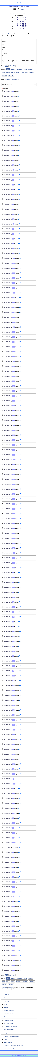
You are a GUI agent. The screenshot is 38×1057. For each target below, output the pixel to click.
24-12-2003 (7, 911)
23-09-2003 (7, 396)
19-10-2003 (7, 518)
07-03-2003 (7, 106)
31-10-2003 (7, 572)
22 (23, 23)
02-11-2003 (7, 592)
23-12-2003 (7, 901)
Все (8, 69)
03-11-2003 (7, 602)
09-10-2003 (7, 474)
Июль (13, 72)
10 (17, 26)
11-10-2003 (7, 484)
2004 (10, 66)
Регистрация (8, 1042)
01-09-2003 (7, 293)
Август (18, 72)
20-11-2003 (7, 710)
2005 (14, 66)
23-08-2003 (7, 248)
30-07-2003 (7, 145)
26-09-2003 (7, 410)
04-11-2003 (7, 612)
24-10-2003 (7, 538)
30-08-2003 (7, 283)
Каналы (10, 33)
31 (25, 26)
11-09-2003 (7, 342)
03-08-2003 (7, 165)
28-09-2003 (7, 420)
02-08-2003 (7, 160)
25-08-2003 (7, 258)
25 (23, 28)
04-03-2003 (7, 91)
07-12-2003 (7, 769)
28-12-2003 (7, 950)
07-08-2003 (7, 184)
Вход (5, 1039)
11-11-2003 (7, 671)
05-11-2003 (7, 621)
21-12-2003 (7, 892)
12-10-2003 (7, 489)
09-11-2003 (7, 656)
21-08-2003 (7, 238)
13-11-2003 (7, 680)
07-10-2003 (7, 464)
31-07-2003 (7, 150)
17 (20, 26)
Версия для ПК (9, 1049)
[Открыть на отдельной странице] (19, 91)
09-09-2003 (7, 332)
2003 (6, 66)
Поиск (22, 9)
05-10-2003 (7, 455)
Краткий (7, 79)
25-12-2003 (7, 921)
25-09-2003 (7, 405)
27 (25, 19)
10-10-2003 (7, 479)
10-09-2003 (7, 337)
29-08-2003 (7, 278)
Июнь (8, 72)
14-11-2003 (7, 685)
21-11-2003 (7, 715)
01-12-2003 (7, 729)
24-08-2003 (7, 253)
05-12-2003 (7, 749)
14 (20, 21)
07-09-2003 (7, 322)
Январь (13, 69)
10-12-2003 (7, 798)
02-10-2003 (7, 440)
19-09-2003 (7, 381)
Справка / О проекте (10, 1026)
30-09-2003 (7, 430)
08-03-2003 (7, 111)
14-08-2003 (7, 204)
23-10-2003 (7, 533)
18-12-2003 (7, 867)
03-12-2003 (7, 739)
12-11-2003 (7, 675)
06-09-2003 (7, 317)
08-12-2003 (7, 779)
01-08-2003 (7, 155)
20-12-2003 (7, 887)
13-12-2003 (7, 828)
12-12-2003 (7, 818)
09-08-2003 (7, 194)
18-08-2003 (7, 224)
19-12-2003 (7, 877)
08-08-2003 (7, 189)
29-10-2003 (7, 563)
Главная (4, 33)
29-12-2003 (7, 960)
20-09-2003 (7, 386)
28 (25, 21)
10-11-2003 (7, 666)
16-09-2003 (7, 366)
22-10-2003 (7, 528)
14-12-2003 (7, 838)
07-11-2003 (7, 636)
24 (23, 26)
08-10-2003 (7, 469)
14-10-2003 (7, 494)
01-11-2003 (7, 582)
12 (20, 17)
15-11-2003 (7, 690)
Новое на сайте (9, 1010)
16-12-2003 (7, 852)
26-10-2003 (7, 548)
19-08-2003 (7, 229)
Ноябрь (4, 75)
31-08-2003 (7, 288)
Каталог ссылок (9, 1014)
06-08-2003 (7, 180)
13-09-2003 (7, 351)
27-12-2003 (7, 941)
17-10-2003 (7, 509)
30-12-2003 (7, 965)
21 (23, 21)
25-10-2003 (7, 543)
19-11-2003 (7, 705)
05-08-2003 (7, 175)
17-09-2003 (7, 371)
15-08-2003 (7, 209)
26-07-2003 (7, 126)
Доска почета (8, 1023)
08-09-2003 (7, 327)
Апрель (30, 69)
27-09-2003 (7, 415)
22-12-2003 (7, 896)
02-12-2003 (7, 734)
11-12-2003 (7, 808)
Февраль (19, 69)
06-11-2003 (7, 626)
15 (20, 23)
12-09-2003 (7, 347)
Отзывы (6, 1017)
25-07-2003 (7, 121)
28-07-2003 (7, 135)
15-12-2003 (7, 847)
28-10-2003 (7, 558)
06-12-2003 (7, 759)
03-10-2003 (7, 445)
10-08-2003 (7, 199)
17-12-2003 (7, 857)
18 (20, 28)
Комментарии (8, 1020)
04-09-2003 (7, 307)
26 (25, 17)
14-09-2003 (7, 356)
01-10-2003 (7, 435)
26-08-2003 (7, 263)
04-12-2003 (7, 744)
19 (23, 17)
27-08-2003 (7, 268)
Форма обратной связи (11, 1036)
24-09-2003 (7, 401)
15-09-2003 (7, 361)
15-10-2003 (7, 499)
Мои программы (9, 1029)
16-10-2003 (7, 504)
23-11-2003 (7, 725)
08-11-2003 (7, 646)
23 (23, 25)
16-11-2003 (7, 695)
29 (25, 23)
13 (20, 19)
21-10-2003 (7, 523)
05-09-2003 (7, 312)
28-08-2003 (7, 273)
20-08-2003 (7, 234)
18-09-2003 (7, 376)
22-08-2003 (7, 243)
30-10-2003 (7, 567)
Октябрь (31, 72)
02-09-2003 (7, 297)
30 (25, 25)
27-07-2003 (7, 130)
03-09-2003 (7, 302)
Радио (6, 1007)
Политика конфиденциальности (14, 1045)
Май (3, 72)
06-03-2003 (7, 101)
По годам (7, 994)
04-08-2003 (7, 170)
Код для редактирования (12, 1033)
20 (23, 19)
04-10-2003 (7, 450)
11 (17, 28)
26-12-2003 (7, 931)
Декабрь (10, 75)
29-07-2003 (7, 140)
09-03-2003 (7, 116)
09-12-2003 (7, 788)
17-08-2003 (7, 219)
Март (25, 69)
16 (20, 25)
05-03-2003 (7, 96)
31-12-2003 (7, 970)
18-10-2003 (7, 513)
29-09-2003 (7, 425)
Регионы (6, 998)
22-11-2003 (7, 720)
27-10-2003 (7, 553)
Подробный (15, 79)
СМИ (5, 1004)
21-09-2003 (7, 391)
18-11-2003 (7, 700)
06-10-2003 (7, 459)
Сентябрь (24, 72)
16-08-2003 (7, 214)
